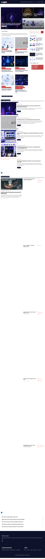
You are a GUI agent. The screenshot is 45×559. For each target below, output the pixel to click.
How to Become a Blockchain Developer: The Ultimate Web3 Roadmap (7, 51)
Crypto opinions (7, 190)
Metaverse (3, 26)
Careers (29, 549)
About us (25, 549)
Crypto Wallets (21, 86)
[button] (44, 2)
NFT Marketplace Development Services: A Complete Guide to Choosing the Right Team (28, 147)
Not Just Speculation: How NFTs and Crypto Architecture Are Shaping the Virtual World (11, 24)
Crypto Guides (3, 67)
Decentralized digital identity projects (6, 87)
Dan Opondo (28, 247)
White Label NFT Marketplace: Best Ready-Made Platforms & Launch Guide (30, 134)
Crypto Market (3, 190)
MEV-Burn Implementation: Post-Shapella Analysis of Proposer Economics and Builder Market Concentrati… (39, 49)
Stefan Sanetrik (22, 169)
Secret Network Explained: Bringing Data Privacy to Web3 (33, 26)
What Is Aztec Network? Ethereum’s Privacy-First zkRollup (38, 14)
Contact (32, 549)
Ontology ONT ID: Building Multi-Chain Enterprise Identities (7, 89)
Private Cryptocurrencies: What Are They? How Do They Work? (29, 179)
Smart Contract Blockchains (18, 88)
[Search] (42, 32)
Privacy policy (39, 549)
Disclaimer (35, 549)
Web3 (24, 145)
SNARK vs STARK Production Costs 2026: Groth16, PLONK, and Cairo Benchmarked (39, 44)
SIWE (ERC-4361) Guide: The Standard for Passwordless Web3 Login (21, 91)
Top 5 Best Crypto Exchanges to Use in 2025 (29, 379)
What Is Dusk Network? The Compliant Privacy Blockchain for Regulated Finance (39, 54)
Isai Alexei (22, 141)
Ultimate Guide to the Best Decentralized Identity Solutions (7, 71)
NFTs (5, 26)
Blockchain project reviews (5, 549)
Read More (19, 111)
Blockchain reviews (12, 549)
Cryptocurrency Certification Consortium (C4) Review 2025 (11, 193)
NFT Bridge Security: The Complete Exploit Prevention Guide (21, 52)
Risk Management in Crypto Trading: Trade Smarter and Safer (29, 446)
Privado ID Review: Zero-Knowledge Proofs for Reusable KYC (21, 71)
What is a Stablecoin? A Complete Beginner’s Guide (28, 246)
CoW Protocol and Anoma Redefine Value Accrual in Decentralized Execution (39, 58)
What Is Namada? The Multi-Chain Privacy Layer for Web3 (27, 14)
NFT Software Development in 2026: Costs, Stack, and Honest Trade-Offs (29, 161)
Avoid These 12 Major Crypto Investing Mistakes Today (29, 312)
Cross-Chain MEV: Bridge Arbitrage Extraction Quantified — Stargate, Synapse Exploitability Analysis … (39, 39)
